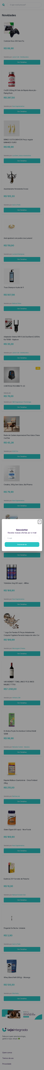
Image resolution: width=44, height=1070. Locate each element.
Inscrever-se (22, 544)
